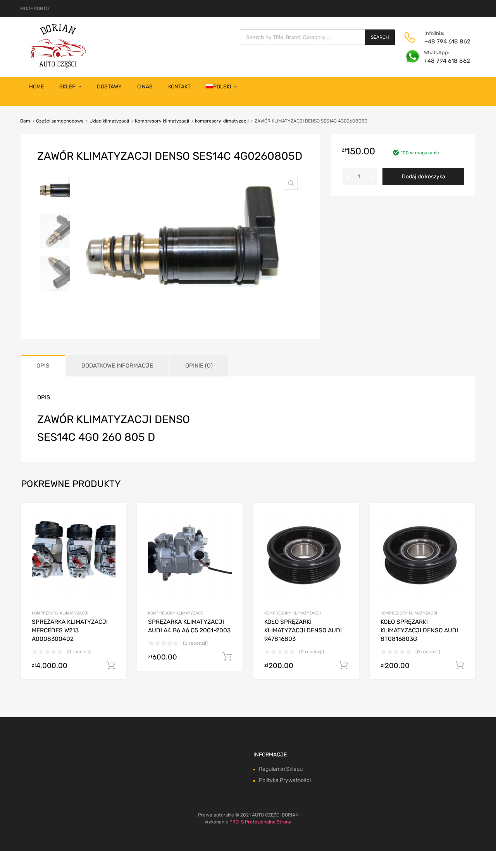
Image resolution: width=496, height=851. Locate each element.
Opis (42, 365)
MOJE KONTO (34, 8)
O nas (145, 86)
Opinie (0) (199, 365)
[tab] (43, 365)
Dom (25, 121)
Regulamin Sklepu (281, 769)
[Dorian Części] (58, 65)
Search (380, 37)
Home (36, 86)
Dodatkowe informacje (117, 365)
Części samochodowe (60, 121)
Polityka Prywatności (285, 780)
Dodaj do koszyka (423, 176)
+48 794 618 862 (443, 41)
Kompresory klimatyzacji (162, 121)
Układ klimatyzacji (109, 121)
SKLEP (67, 86)
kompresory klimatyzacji (222, 121)
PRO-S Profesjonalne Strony (260, 822)
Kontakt (179, 86)
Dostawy (109, 86)
